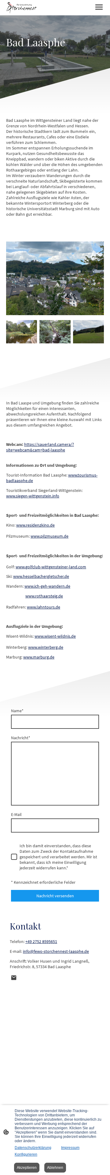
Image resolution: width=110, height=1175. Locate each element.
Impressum (70, 1148)
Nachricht (20, 737)
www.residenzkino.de (35, 525)
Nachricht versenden (55, 896)
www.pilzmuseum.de (49, 536)
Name (17, 710)
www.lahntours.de (43, 607)
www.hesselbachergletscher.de (41, 576)
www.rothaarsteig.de (44, 596)
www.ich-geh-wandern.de (47, 586)
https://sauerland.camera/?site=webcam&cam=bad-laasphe (40, 447)
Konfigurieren (26, 1154)
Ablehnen (55, 1167)
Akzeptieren (27, 1167)
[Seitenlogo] (21, 7)
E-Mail (16, 814)
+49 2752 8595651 (41, 941)
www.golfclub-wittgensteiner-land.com (51, 567)
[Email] (13, 977)
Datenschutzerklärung (33, 1148)
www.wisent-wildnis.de (55, 636)
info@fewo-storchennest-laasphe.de (56, 951)
